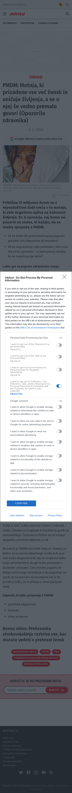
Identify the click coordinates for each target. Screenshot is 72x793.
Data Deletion (17, 515)
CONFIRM (21, 503)
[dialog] (36, 396)
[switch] (59, 345)
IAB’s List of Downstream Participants (40, 327)
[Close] (65, 278)
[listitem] (36, 338)
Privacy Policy (55, 515)
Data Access (36, 515)
